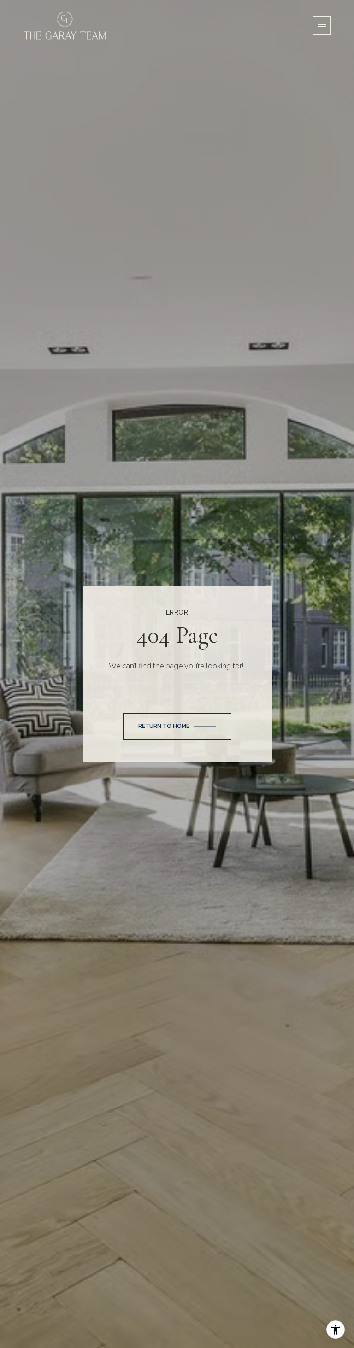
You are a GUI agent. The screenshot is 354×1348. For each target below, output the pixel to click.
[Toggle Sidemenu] (322, 25)
